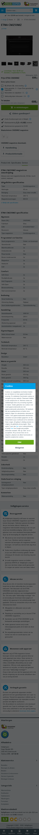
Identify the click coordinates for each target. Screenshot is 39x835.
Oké (19, 442)
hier (17, 426)
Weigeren (19, 448)
